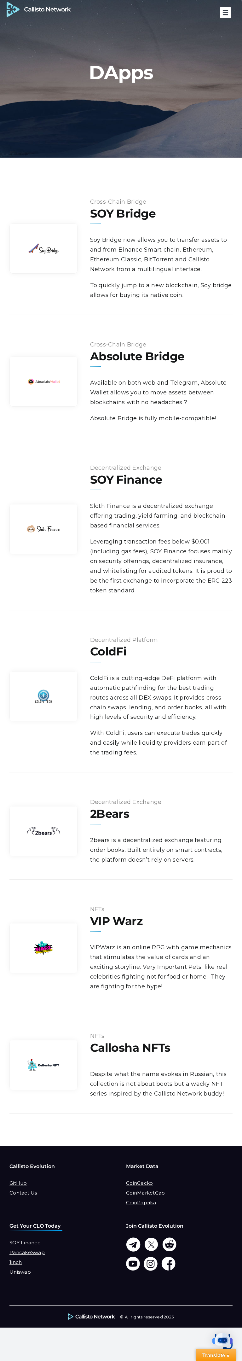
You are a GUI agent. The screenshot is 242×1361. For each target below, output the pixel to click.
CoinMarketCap (145, 1193)
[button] (222, 1341)
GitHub (18, 1183)
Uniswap (20, 1272)
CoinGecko (139, 1183)
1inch (15, 1262)
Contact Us (23, 1193)
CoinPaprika (141, 1203)
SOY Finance (25, 1243)
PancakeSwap (27, 1252)
